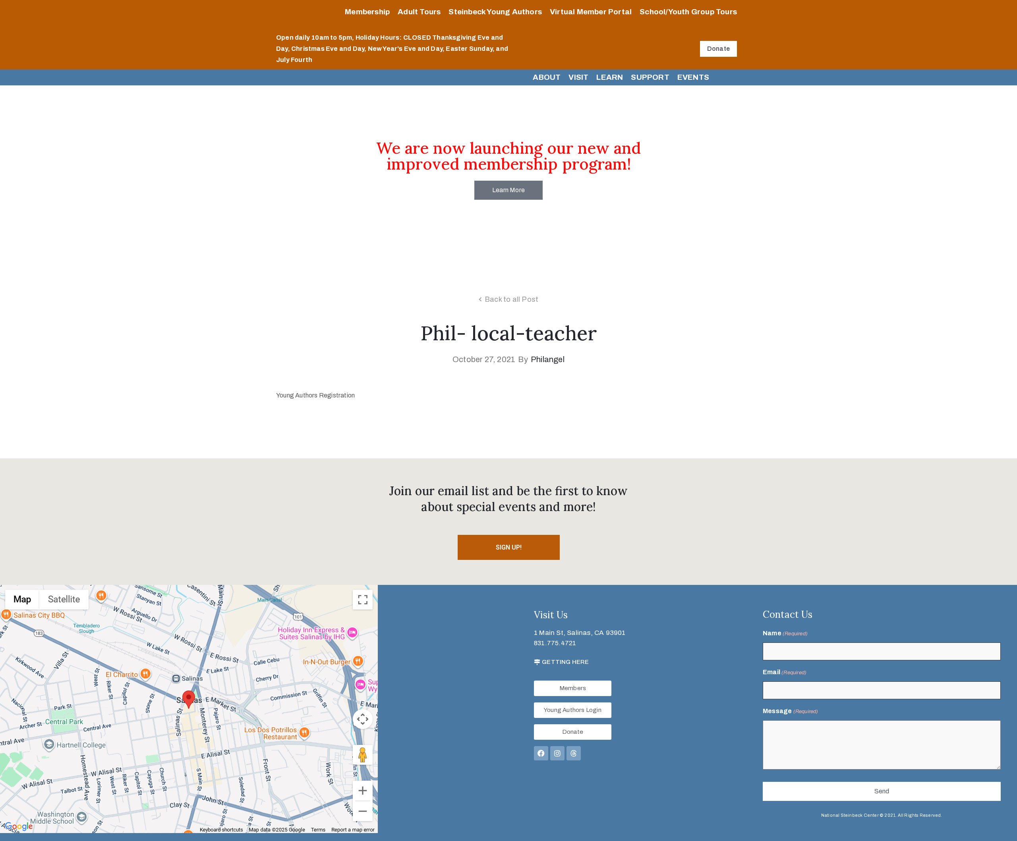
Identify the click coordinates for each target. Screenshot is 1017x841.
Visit (578, 77)
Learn (609, 77)
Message (790, 711)
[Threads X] (574, 753)
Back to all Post (511, 299)
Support (650, 77)
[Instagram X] (557, 753)
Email (784, 672)
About (547, 77)
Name (785, 633)
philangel (548, 359)
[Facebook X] (541, 753)
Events (693, 77)
